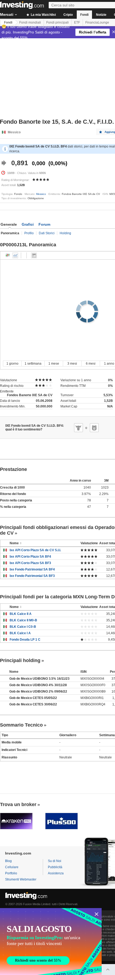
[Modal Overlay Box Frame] (51, 941)
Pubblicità (55, 867)
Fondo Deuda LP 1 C (25, 639)
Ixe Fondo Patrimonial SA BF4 (32, 569)
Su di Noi (54, 861)
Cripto (68, 15)
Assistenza (56, 873)
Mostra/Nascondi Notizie (34, 255)
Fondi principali (57, 22)
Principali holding (20, 660)
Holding (65, 233)
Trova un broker (18, 804)
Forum (44, 224)
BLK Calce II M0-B (23, 620)
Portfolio (11, 873)
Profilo (29, 233)
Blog (8, 861)
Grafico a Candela (8, 255)
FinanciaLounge (97, 22)
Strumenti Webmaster (20, 879)
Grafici (28, 224)
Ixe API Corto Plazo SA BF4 (30, 556)
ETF (77, 22)
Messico (41, 193)
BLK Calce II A (21, 614)
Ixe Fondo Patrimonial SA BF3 (32, 576)
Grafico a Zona (15, 255)
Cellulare (11, 867)
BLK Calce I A (20, 633)
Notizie (101, 15)
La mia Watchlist (43, 15)
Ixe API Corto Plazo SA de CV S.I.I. (35, 550)
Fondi (84, 15)
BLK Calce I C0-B (23, 627)
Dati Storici (47, 233)
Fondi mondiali (30, 22)
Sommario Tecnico (21, 725)
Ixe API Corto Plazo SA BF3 (30, 563)
